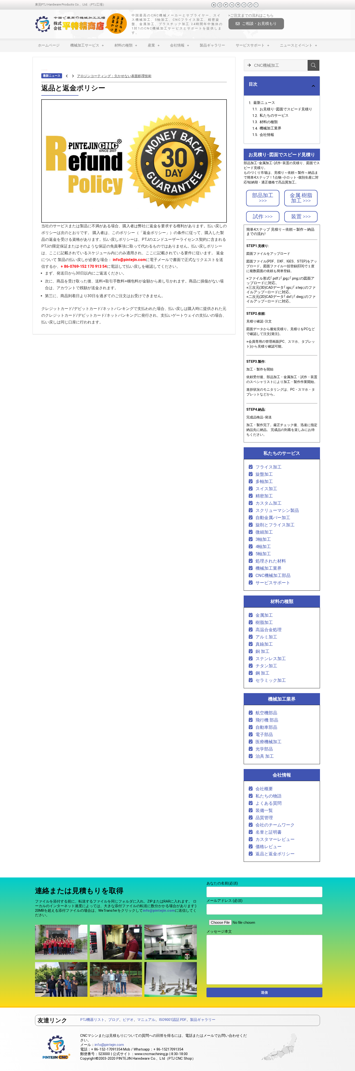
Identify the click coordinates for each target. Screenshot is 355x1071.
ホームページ (49, 45)
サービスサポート (250, 45)
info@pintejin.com (109, 1045)
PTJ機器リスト (92, 1019)
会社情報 (177, 45)
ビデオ (128, 1019)
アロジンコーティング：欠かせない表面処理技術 (114, 76)
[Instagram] (243, 4)
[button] (256, 24)
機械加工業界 (270, 128)
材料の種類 (123, 45)
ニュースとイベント (296, 45)
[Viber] (256, 4)
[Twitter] (225, 4)
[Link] (250, 4)
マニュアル (146, 1019)
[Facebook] (213, 4)
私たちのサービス (274, 115)
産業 (151, 45)
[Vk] (231, 4)
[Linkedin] (237, 4)
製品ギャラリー (212, 45)
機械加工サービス (84, 45)
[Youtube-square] (219, 4)
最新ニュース (264, 102)
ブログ (113, 1019)
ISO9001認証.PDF (172, 1019)
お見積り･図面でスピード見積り (286, 109)
